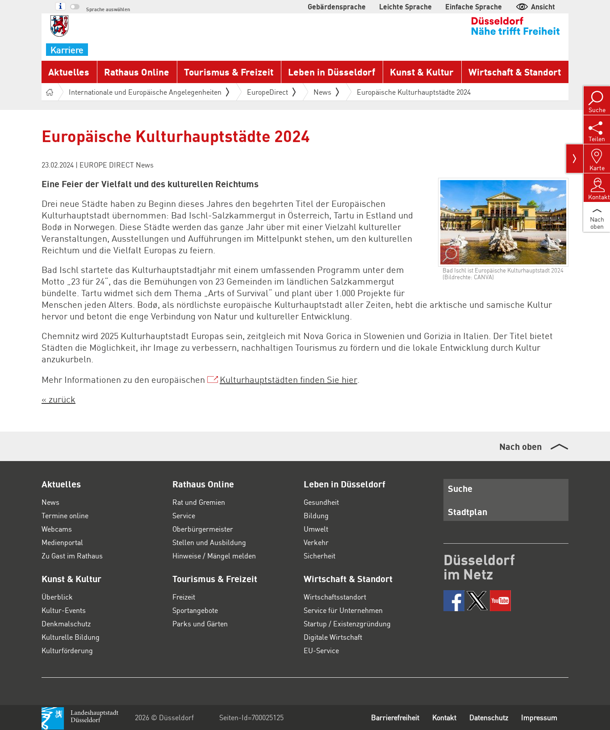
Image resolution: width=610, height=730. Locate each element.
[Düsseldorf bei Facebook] (453, 600)
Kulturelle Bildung (71, 637)
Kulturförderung (67, 650)
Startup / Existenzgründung (347, 623)
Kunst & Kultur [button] (422, 72)
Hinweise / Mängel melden (214, 555)
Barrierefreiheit (395, 717)
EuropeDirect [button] (267, 91)
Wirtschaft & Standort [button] (514, 72)
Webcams (57, 528)
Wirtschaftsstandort (335, 596)
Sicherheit (319, 555)
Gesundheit (321, 502)
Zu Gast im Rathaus (72, 555)
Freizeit (183, 596)
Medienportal (62, 542)
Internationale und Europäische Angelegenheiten (145, 91)
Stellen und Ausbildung (209, 542)
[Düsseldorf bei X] (477, 600)
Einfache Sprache (473, 6)
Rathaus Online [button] (136, 72)
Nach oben (520, 446)
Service (183, 515)
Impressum (539, 717)
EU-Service (321, 650)
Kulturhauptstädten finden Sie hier (288, 379)
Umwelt (316, 528)
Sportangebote (195, 610)
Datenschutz (488, 717)
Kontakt (444, 717)
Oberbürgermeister (202, 528)
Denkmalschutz (66, 623)
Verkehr (316, 542)
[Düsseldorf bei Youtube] (500, 600)
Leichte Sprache (405, 6)
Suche (460, 488)
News (50, 502)
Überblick (57, 596)
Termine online (65, 515)
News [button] (322, 91)
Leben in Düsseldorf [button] (331, 72)
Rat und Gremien (198, 502)
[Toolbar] (575, 158)
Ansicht (543, 6)
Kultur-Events (64, 610)
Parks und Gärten (200, 623)
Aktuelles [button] (68, 72)
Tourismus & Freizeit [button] (228, 72)
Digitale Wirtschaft (333, 637)
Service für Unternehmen (343, 610)
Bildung (316, 515)
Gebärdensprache (337, 6)
